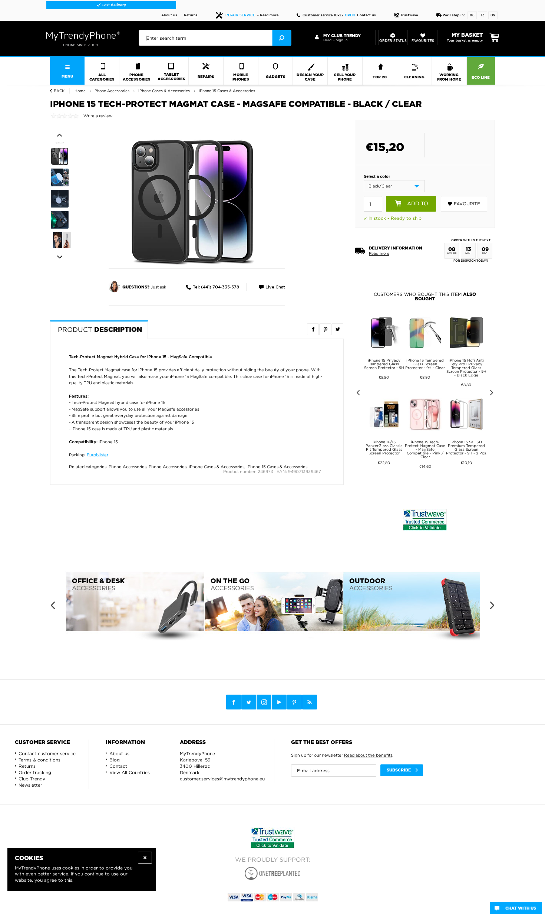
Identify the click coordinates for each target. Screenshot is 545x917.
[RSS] (309, 702)
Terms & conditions (39, 759)
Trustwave (409, 15)
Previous (59, 135)
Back (59, 91)
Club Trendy (32, 778)
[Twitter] (248, 702)
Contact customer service (47, 753)
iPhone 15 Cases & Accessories (277, 466)
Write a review (97, 116)
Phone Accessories (127, 466)
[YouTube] (279, 702)
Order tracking (35, 772)
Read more (269, 15)
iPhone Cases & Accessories (216, 466)
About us (169, 15)
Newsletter (30, 785)
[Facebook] (233, 702)
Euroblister (97, 455)
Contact (118, 766)
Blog (114, 759)
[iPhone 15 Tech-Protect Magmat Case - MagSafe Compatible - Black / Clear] (193, 201)
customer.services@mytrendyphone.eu (222, 778)
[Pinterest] (294, 702)
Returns (191, 15)
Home (80, 91)
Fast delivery (113, 5)
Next (59, 257)
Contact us (366, 15)
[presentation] (215, 38)
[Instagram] (264, 702)
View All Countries (129, 772)
